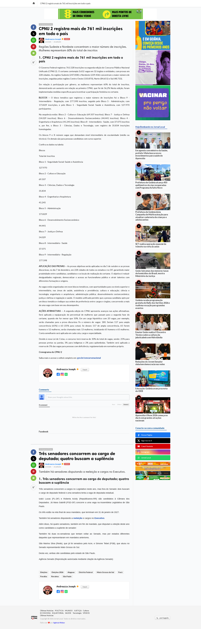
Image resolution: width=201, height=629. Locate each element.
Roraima (55, 576)
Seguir (85, 370)
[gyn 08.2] (100, 14)
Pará (120, 572)
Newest (126, 404)
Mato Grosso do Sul (105, 572)
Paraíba (43, 576)
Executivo (99, 518)
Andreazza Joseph (53, 39)
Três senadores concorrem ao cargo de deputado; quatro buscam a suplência (77, 456)
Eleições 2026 (57, 572)
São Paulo (67, 576)
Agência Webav (59, 623)
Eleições (43, 572)
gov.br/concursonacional (89, 358)
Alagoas (71, 572)
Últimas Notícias (46, 24)
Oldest (119, 404)
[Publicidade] (152, 84)
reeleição (77, 518)
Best (113, 404)
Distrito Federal (86, 572)
